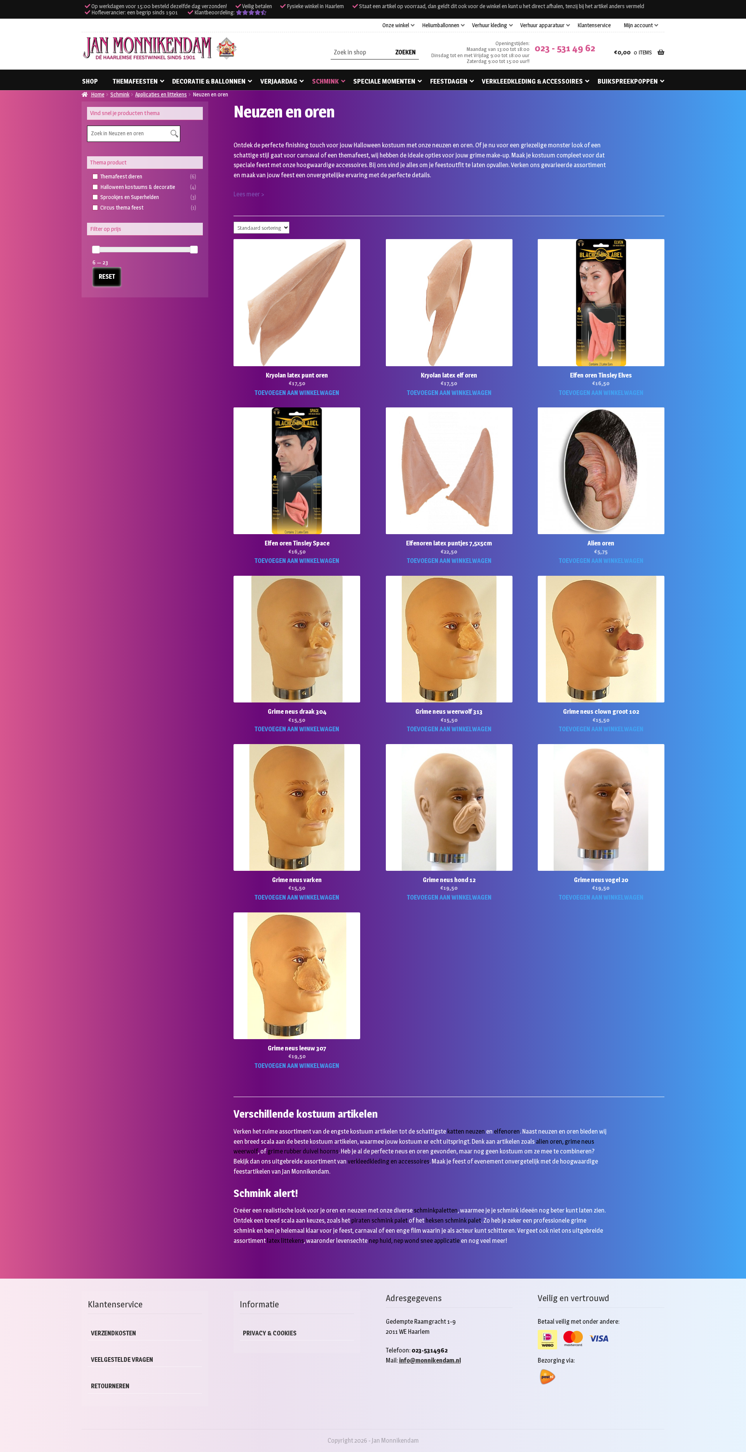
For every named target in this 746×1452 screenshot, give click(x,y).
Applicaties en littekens (161, 94)
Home (98, 94)
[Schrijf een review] (251, 12)
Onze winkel (395, 25)
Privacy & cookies (269, 1333)
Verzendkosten (113, 1333)
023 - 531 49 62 (565, 48)
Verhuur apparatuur (542, 25)
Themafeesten (135, 81)
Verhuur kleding (489, 25)
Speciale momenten (384, 81)
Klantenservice (594, 25)
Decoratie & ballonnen (209, 81)
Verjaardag (278, 81)
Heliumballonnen (440, 25)
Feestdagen (448, 81)
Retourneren (110, 1386)
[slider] (96, 249)
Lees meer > (249, 194)
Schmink (325, 81)
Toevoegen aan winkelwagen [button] (296, 393)
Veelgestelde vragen (122, 1359)
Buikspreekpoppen (628, 81)
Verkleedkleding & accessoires (532, 81)
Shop (90, 81)
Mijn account (638, 25)
